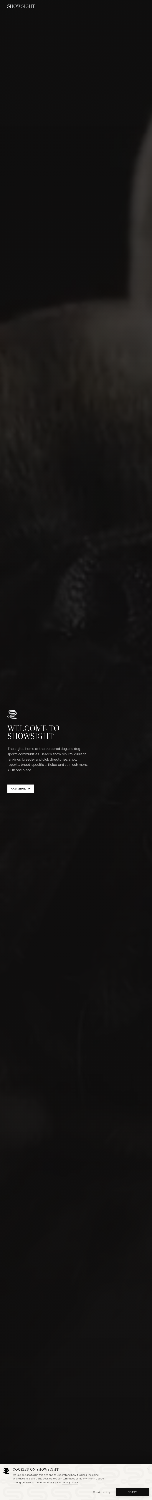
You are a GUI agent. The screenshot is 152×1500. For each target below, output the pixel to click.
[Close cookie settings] (147, 1469)
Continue (18, 788)
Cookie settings (102, 1492)
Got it (132, 1492)
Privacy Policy (70, 1482)
